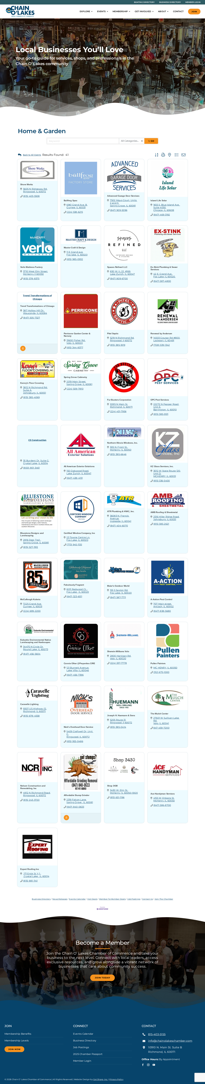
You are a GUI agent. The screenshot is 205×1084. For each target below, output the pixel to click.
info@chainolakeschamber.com (170, 1040)
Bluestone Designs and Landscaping (32, 534)
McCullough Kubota (30, 599)
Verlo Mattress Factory (31, 267)
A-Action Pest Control (161, 599)
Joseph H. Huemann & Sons (121, 715)
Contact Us (147, 899)
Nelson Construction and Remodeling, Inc (32, 787)
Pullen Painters (158, 663)
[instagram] (148, 1065)
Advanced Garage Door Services (123, 196)
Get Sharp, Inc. (100, 1079)
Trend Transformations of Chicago (37, 306)
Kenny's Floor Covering (32, 383)
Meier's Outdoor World (118, 586)
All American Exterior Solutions (79, 466)
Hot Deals (92, 899)
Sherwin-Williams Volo (118, 651)
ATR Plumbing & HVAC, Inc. (120, 511)
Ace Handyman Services (163, 793)
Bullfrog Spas (70, 200)
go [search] (152, 141)
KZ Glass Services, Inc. (162, 466)
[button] (29, 155)
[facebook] (143, 1065)
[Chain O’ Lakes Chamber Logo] (20, 6)
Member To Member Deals (112, 899)
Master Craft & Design (75, 247)
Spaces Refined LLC (117, 267)
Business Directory (41, 899)
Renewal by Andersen (161, 333)
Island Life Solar (159, 200)
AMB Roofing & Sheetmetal (164, 512)
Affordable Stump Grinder (76, 795)
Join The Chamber (164, 899)
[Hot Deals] (23, 350)
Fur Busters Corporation (119, 400)
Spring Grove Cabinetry (75, 377)
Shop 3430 (112, 786)
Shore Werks (26, 184)
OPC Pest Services (160, 400)
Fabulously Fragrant (74, 585)
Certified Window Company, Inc (79, 533)
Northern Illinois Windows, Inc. (122, 443)
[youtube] (154, 1065)
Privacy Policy (116, 1079)
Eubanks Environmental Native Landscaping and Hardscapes (35, 641)
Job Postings (133, 899)
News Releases (59, 899)
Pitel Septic (112, 333)
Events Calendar (77, 899)
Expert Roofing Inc (29, 869)
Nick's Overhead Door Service (78, 727)
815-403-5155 (157, 1034)
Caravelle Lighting (29, 704)
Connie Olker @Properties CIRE (79, 663)
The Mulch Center (159, 713)
